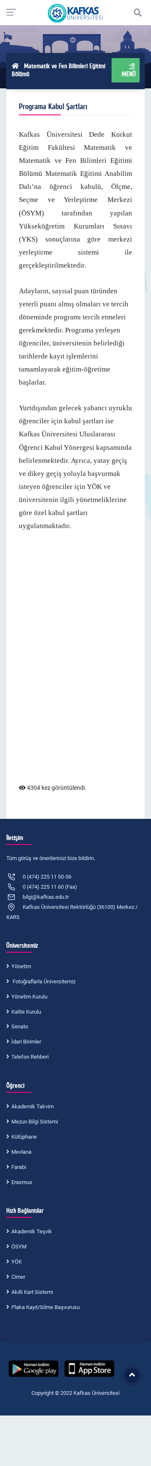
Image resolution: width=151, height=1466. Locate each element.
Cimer (18, 1277)
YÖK (16, 1262)
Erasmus (21, 1182)
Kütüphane (24, 1137)
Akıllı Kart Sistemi (32, 1292)
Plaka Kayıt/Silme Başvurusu (45, 1307)
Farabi (18, 1167)
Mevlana (21, 1152)
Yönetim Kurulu (29, 996)
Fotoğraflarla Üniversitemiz (43, 981)
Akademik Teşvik (31, 1231)
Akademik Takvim (32, 1106)
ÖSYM (18, 1246)
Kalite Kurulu (26, 1012)
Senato (19, 1026)
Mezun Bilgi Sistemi (34, 1121)
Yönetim (21, 966)
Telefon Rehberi (30, 1057)
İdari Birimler (26, 1041)
